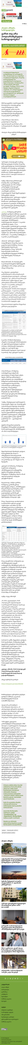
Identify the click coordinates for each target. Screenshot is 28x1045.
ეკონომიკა (4, 992)
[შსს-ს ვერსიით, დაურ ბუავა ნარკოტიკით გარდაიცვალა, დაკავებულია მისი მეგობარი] (14, 939)
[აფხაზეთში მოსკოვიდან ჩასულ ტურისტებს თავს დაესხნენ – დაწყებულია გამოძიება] (14, 850)
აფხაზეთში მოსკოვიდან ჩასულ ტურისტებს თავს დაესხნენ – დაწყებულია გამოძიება (13, 860)
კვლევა (4, 212)
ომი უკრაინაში (5, 1014)
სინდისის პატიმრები (7, 1010)
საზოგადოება (8, 30)
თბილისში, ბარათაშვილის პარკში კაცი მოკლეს (11, 971)
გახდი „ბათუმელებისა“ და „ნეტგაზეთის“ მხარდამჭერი (12, 814)
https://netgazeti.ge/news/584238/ (12, 684)
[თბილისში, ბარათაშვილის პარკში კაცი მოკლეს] (14, 961)
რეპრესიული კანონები (7, 1017)
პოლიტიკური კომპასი (12, 830)
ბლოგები (4, 1001)
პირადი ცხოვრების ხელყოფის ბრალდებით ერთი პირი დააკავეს (13, 905)
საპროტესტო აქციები (7, 1012)
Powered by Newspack (6, 1039)
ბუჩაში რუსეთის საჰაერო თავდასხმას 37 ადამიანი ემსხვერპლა (11, 883)
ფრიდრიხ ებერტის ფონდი (8, 832)
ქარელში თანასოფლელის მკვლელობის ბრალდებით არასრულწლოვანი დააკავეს (12, 927)
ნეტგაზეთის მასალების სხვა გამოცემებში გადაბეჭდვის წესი (11, 1042)
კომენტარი (4, 994)
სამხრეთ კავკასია (6, 999)
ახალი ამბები (8, 28)
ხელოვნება (4, 996)
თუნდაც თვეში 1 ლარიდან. (11, 818)
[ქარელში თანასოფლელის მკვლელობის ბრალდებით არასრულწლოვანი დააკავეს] (14, 917)
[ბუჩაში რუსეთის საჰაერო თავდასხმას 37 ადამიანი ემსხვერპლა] (14, 872)
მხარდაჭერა (6, 21)
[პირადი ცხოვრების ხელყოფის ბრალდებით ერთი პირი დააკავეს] (14, 894)
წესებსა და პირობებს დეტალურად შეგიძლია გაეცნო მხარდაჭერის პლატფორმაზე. (12, 823)
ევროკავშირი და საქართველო (9, 1019)
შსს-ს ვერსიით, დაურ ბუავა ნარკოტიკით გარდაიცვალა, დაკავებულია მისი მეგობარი (12, 950)
